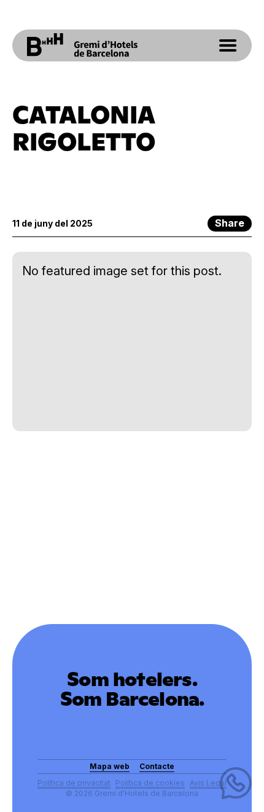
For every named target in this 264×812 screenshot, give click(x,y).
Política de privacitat (74, 782)
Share (229, 223)
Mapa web (110, 766)
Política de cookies (150, 782)
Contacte (156, 766)
